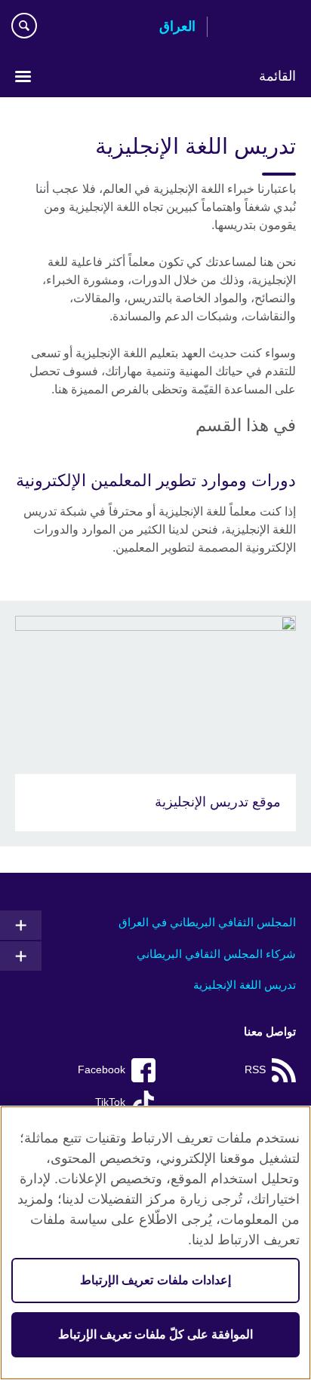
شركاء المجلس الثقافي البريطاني (216, 953)
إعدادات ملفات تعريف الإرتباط (155, 1280)
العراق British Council (257, 28)
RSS (255, 1070)
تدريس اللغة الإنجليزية (244, 984)
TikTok (110, 1102)
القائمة (277, 76)
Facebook (101, 1070)
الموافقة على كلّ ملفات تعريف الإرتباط (156, 1334)
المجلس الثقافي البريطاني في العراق (207, 922)
